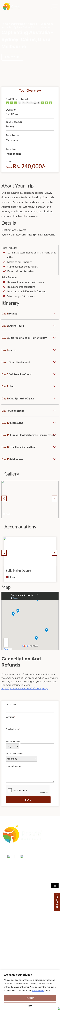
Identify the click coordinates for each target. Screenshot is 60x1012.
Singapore (6, 883)
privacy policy (38, 990)
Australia (32, 23)
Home (4, 23)
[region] (30, 991)
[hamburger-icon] (54, 7)
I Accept (30, 997)
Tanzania (5, 895)
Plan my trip (12, 57)
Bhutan (5, 913)
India (4, 889)
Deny (30, 1005)
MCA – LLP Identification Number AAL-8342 (24, 849)
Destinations (18, 23)
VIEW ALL (7, 919)
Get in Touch (57, 901)
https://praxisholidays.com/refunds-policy (24, 688)
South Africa (7, 907)
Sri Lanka (5, 901)
